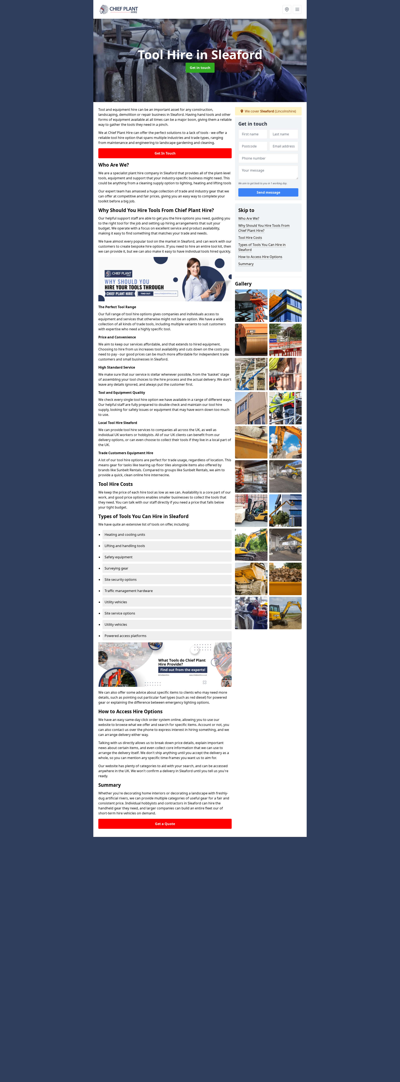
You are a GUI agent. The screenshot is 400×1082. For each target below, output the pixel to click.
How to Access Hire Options (260, 256)
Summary (246, 264)
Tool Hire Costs (250, 237)
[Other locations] (286, 9)
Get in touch (200, 67)
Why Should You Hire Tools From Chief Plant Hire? (264, 228)
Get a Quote (165, 823)
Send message (268, 192)
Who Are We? (248, 218)
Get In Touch (165, 153)
